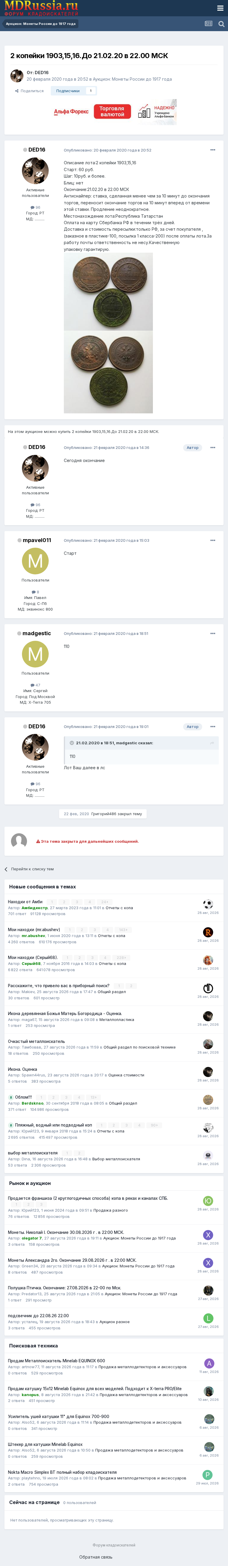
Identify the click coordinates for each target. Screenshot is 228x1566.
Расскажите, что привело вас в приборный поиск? (59, 985)
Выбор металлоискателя (116, 1158)
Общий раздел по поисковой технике (140, 1047)
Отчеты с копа (119, 907)
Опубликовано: (107, 150)
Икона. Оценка (22, 1069)
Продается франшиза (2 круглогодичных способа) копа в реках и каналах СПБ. (88, 1198)
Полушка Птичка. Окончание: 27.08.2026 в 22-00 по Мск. (64, 1287)
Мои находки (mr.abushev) (34, 929)
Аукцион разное (114, 1321)
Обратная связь (96, 1556)
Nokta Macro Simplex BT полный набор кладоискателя (62, 1472)
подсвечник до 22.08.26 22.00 (38, 1315)
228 (121, 957)
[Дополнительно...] (213, 150)
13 (93, 1097)
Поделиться (31, 90)
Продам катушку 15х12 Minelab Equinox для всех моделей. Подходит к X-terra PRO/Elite (95, 1388)
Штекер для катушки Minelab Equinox (45, 1444)
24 (104, 902)
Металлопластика (116, 1019)
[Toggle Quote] (72, 742)
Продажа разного (111, 1210)
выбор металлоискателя (33, 1153)
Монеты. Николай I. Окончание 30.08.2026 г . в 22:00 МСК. (66, 1232)
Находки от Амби (26, 901)
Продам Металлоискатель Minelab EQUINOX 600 (56, 1360)
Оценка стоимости (126, 1075)
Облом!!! (24, 1097)
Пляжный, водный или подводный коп (54, 1125)
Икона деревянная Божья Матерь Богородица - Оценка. (65, 1013)
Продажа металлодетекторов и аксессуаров (143, 1366)
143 (122, 930)
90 (153, 1125)
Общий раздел (112, 991)
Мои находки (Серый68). (33, 957)
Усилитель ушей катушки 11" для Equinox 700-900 (58, 1416)
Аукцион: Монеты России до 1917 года (132, 79)
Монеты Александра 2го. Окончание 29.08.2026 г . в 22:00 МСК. (72, 1260)
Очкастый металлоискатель (36, 1041)
